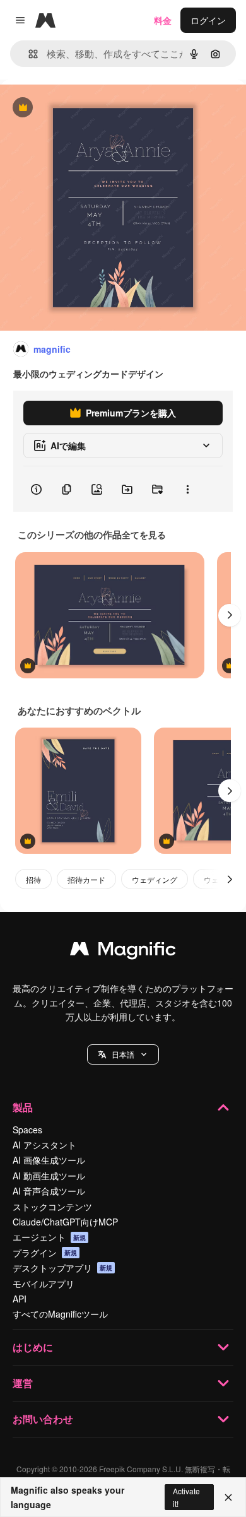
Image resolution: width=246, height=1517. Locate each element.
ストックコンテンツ (52, 1206)
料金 (163, 20)
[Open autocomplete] (28, 54)
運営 (23, 1383)
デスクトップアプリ (62, 1267)
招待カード (86, 879)
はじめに (33, 1347)
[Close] (228, 1497)
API (19, 1298)
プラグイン (45, 1252)
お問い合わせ (43, 1419)
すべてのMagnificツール (60, 1313)
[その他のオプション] (187, 489)
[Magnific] (123, 951)
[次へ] (229, 615)
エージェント (49, 1237)
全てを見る (144, 534)
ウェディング (154, 879)
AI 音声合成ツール (49, 1190)
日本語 (123, 1054)
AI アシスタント (44, 1144)
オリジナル (86, 108)
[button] (123, 1054)
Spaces (27, 1129)
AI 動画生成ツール (49, 1175)
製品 (23, 1107)
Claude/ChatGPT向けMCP (65, 1221)
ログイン (208, 20)
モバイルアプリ (43, 1283)
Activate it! (186, 1496)
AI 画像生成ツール (49, 1160)
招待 (33, 879)
